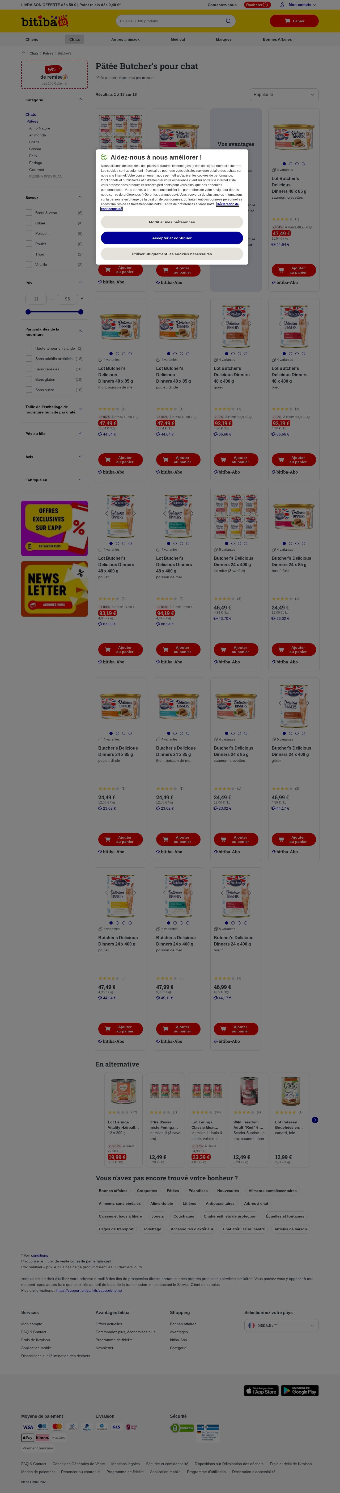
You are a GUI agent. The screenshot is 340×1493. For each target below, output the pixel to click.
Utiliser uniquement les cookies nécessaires (172, 254)
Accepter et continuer (172, 238)
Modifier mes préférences (172, 222)
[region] (172, 207)
